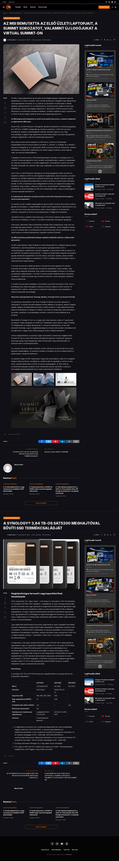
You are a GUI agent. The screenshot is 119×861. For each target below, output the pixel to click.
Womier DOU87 (91, 100)
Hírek (25, 7)
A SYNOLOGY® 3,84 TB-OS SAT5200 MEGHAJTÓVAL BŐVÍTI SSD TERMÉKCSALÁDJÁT (25, 454)
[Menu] (4, 7)
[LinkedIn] (5, 112)
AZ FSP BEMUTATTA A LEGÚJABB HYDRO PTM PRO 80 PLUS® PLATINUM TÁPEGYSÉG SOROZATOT (22, 776)
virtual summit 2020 (14, 434)
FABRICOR (69, 854)
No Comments (37, 40)
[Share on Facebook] (101, 39)
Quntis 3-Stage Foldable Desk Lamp (98, 69)
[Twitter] (5, 108)
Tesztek (33, 7)
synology (11, 756)
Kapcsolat (11, 2)
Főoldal (18, 7)
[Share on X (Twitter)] (104, 39)
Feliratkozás (104, 7)
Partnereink (42, 7)
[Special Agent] (8, 7)
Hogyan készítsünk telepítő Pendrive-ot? (104, 185)
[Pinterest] (5, 117)
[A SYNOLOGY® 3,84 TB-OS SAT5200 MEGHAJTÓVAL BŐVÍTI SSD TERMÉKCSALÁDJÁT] (41, 564)
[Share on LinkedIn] (110, 39)
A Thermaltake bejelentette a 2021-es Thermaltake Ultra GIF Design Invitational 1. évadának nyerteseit (67, 490)
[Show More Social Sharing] (114, 39)
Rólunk (4, 2)
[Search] (115, 7)
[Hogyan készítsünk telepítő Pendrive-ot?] (89, 186)
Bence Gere (12, 40)
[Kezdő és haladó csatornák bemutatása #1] (89, 196)
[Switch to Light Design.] (112, 7)
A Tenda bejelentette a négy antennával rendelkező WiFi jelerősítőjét (13, 489)
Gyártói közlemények (11, 18)
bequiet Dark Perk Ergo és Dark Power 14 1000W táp (100, 130)
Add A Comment (41, 503)
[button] (100, 171)
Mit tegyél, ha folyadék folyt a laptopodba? (105, 204)
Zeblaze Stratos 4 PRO (94, 161)
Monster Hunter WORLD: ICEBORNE (56, 452)
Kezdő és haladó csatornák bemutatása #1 (104, 195)
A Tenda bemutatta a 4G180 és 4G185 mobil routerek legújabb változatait (40, 489)
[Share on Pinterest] (107, 39)
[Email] (5, 122)
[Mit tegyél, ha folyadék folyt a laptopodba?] (89, 205)
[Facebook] (5, 103)
